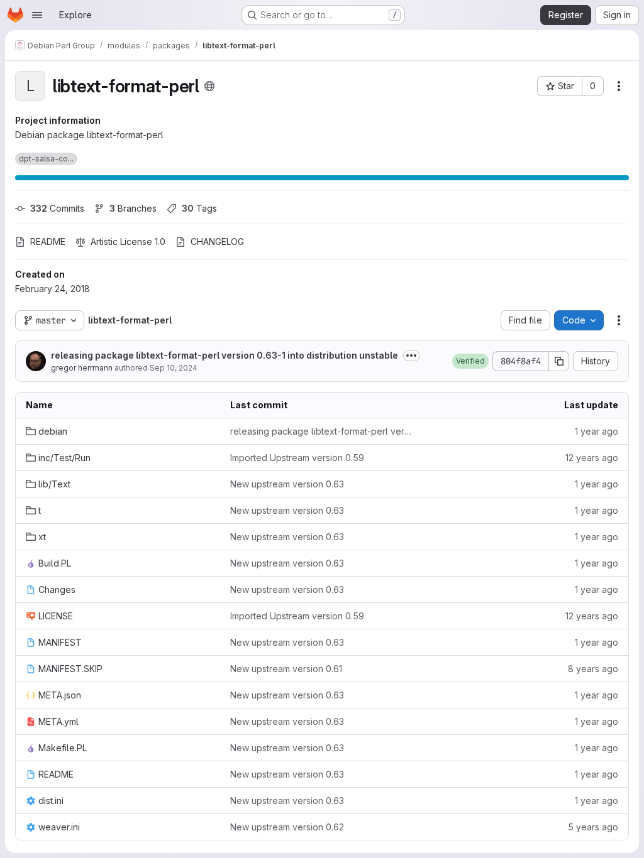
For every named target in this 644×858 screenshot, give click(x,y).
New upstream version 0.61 (286, 668)
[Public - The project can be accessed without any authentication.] (209, 86)
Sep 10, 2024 (173, 367)
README (47, 241)
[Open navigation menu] (37, 15)
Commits (57, 208)
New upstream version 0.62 (287, 827)
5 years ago (593, 827)
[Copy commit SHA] (559, 361)
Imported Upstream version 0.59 (297, 457)
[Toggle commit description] (411, 355)
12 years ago (591, 457)
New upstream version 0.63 (287, 484)
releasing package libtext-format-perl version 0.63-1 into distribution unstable (224, 355)
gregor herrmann (82, 367)
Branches (133, 208)
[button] (470, 361)
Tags (199, 208)
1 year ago (596, 431)
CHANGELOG (217, 241)
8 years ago (593, 668)
